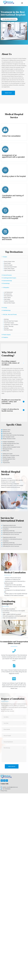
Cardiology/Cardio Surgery (9, 278)
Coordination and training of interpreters (13, 196)
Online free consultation (11, 136)
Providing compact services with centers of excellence (10, 363)
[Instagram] (4, 780)
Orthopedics (6, 287)
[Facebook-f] (2, 780)
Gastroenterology (7, 280)
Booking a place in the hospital (14, 176)
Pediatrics (5, 337)
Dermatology (6, 283)
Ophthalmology (6, 310)
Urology (5, 307)
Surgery (5, 256)
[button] (9, 19)
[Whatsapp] (7, 780)
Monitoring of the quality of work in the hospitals (12, 217)
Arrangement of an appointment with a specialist (13, 156)
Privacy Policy (8, 92)
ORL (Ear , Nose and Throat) (10, 314)
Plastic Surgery (7, 334)
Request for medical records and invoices (13, 238)
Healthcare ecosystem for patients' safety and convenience (11, 401)
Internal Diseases (7, 275)
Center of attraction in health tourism (10, 410)
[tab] (14, 256)
